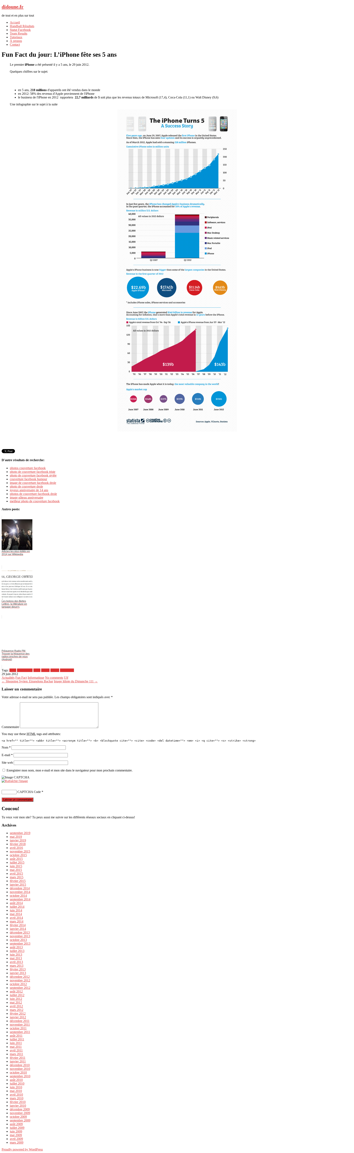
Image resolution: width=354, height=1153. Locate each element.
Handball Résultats (22, 26)
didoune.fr (13, 6)
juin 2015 (16, 866)
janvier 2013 (18, 973)
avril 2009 (16, 1139)
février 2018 (18, 844)
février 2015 (18, 881)
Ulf (66, 677)
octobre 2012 (18, 984)
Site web (7, 762)
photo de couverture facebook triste (32, 471)
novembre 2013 (20, 936)
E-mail (7, 755)
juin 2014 (16, 910)
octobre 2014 (18, 895)
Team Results (18, 33)
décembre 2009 (20, 1109)
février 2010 (18, 1102)
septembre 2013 (20, 943)
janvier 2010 (18, 1105)
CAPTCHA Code (29, 792)
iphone (54, 670)
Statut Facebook (20, 30)
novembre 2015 (20, 851)
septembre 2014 (20, 899)
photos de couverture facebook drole (33, 494)
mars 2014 (16, 921)
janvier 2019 (18, 840)
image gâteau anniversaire (26, 497)
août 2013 (16, 947)
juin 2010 (16, 1087)
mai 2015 (16, 870)
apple (36, 670)
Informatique (36, 677)
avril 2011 (16, 1050)
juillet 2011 (17, 1039)
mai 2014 (16, 914)
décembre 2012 (20, 976)
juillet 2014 (17, 906)
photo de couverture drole (26, 486)
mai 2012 (16, 1002)
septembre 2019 (20, 833)
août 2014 (16, 903)
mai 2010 (16, 1091)
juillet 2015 (17, 862)
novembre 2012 (20, 980)
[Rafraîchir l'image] (15, 781)
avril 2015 (16, 873)
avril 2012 (16, 1006)
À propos (16, 41)
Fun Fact (21, 677)
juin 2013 (16, 954)
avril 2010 (16, 1094)
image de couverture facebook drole (33, 482)
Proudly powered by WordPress (22, 1149)
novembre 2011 (20, 1024)
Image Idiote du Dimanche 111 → (76, 681)
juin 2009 (16, 1131)
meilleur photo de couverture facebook (35, 501)
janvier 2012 (18, 1017)
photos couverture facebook (28, 468)
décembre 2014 (20, 888)
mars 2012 (16, 1010)
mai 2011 (16, 1046)
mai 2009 (16, 1135)
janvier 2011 (18, 1061)
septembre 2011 (20, 1032)
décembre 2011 (20, 1021)
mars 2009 (16, 1142)
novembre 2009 (20, 1113)
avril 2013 (16, 962)
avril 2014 (16, 917)
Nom (6, 747)
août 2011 (16, 1035)
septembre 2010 (20, 1076)
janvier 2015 (18, 884)
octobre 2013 (18, 940)
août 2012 (16, 991)
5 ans (12, 670)
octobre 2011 (18, 1028)
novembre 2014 (20, 892)
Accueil (15, 22)
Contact (15, 44)
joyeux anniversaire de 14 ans (29, 490)
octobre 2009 (18, 1116)
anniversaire (25, 670)
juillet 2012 (17, 995)
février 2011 (17, 1057)
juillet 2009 (17, 1127)
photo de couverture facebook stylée (33, 475)
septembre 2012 (20, 987)
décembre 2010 (20, 1065)
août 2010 (16, 1080)
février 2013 (18, 969)
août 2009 (16, 1124)
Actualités (8, 677)
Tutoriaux (16, 37)
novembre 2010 (20, 1069)
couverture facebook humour (28, 479)
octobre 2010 (18, 1072)
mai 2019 (16, 836)
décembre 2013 (20, 932)
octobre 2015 (18, 855)
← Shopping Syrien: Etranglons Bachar (27, 681)
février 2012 (18, 1013)
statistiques (67, 670)
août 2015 (16, 859)
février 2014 (18, 925)
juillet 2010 (17, 1083)
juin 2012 (16, 999)
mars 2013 (16, 965)
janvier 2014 (18, 929)
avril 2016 (16, 847)
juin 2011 (16, 1043)
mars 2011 (16, 1054)
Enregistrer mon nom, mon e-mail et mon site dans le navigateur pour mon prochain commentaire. (70, 770)
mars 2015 (16, 877)
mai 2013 (16, 958)
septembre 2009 (20, 1120)
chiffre (45, 670)
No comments (54, 677)
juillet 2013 (17, 951)
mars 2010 (16, 1098)
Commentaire (10, 727)
